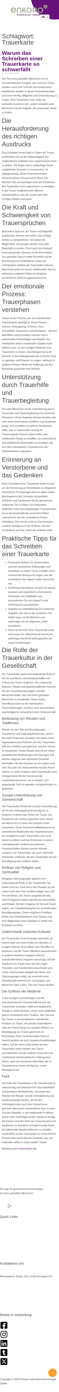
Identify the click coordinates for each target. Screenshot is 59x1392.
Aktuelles (7, 1244)
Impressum (29, 1375)
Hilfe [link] (44, 621)
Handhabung (9, 1233)
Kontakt (6, 1255)
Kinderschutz (15, 1372)
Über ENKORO (11, 1228)
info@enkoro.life (9, 1304)
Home (5, 1222)
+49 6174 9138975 (10, 1289)
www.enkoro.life (28, 1148)
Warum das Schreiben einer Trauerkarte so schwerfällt (22, 61)
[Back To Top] (53, 1373)
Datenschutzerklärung (39, 1372)
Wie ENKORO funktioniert (16, 1239)
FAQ (4, 1250)
